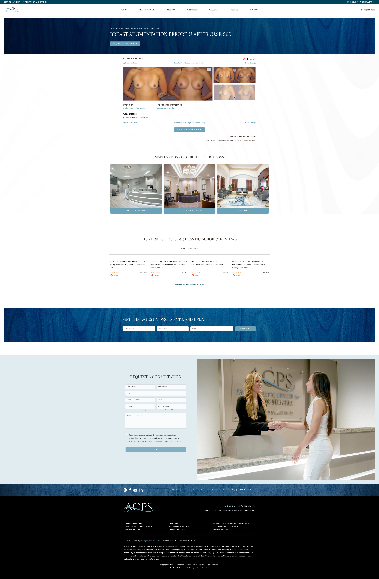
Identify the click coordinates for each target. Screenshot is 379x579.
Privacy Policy (175, 441)
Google (116, 275)
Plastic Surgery (147, 10)
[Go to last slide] (234, 70)
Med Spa (171, 10)
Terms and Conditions (157, 441)
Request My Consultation (362, 2)
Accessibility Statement (192, 490)
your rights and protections (151, 541)
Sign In (251, 59)
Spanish (43, 2)
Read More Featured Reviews (189, 284)
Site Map (175, 490)
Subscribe (245, 328)
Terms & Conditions (212, 490)
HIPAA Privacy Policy (246, 490)
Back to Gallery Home (133, 59)
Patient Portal (30, 2)
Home (112, 29)
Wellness (192, 10)
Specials (233, 10)
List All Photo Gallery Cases (242, 137)
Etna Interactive (203, 568)
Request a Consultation (189, 129)
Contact (254, 10)
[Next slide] (234, 97)
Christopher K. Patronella (134, 108)
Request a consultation (125, 44)
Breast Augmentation (140, 29)
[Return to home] (156, 507)
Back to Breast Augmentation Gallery (189, 63)
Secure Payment (12, 2)
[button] (139, 63)
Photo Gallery (122, 29)
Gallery (213, 10)
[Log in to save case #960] (244, 59)
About (124, 10)
